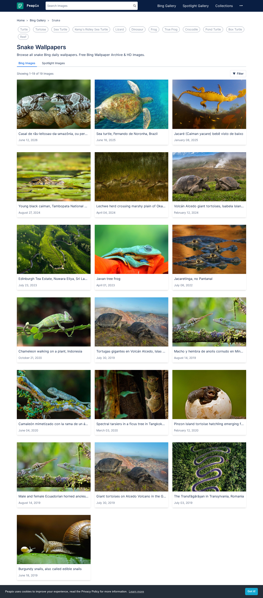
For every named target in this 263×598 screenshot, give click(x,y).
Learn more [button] (136, 591)
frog (154, 29)
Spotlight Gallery (196, 6)
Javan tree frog (108, 279)
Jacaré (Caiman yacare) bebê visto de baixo (208, 134)
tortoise (40, 29)
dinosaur (137, 29)
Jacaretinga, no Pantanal (193, 279)
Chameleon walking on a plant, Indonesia (50, 351)
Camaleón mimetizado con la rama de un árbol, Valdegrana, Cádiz (53, 424)
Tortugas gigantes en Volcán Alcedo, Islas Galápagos (131, 351)
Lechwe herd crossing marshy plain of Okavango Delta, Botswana (131, 206)
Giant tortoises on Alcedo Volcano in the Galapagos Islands (131, 496)
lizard (119, 29)
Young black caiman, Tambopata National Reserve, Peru (53, 206)
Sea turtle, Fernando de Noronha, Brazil (127, 134)
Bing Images (26, 63)
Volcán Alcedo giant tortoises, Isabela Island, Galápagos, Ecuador (209, 206)
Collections (224, 6)
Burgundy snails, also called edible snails (50, 569)
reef (23, 36)
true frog (171, 29)
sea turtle (60, 29)
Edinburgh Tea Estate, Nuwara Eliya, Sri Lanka (53, 279)
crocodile (191, 29)
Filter (239, 73)
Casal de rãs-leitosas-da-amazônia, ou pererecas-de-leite (53, 134)
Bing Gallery (166, 6)
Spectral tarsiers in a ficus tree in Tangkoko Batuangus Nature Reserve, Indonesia (131, 424)
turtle (24, 29)
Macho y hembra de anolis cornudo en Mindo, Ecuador (209, 351)
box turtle (235, 29)
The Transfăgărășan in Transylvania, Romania (209, 496)
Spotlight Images (53, 63)
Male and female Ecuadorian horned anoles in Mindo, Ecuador (53, 496)
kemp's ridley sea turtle (91, 29)
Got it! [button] (251, 591)
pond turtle (213, 29)
